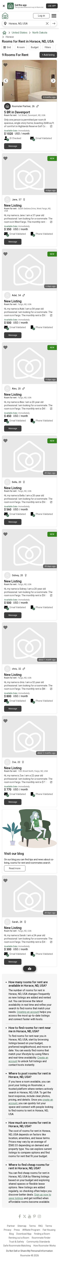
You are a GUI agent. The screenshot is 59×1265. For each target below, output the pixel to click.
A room (21, 47)
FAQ (40, 1226)
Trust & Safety (16, 1241)
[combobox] (26, 23)
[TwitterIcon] (24, 1217)
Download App (23, 1233)
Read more (14, 868)
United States (19, 32)
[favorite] (5, 65)
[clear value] (47, 23)
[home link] (5, 16)
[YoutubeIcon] (29, 1217)
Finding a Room (42, 1233)
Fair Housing (49, 1230)
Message (13, 146)
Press (17, 1230)
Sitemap (22, 1226)
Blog (11, 1233)
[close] (3, 5)
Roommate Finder (41, 1237)
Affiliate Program (31, 1230)
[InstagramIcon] (39, 1217)
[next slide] (51, 81)
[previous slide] (8, 81)
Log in (41, 15)
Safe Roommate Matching (17, 1245)
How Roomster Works (44, 1245)
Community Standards (38, 1241)
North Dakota (39, 32)
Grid (9, 47)
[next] (53, 23)
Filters (48, 47)
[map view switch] (29, 969)
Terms (32, 1226)
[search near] (5, 23)
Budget (35, 47)
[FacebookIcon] (19, 1217)
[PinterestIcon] (34, 1217)
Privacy (7, 1230)
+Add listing (48, 55)
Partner (11, 1226)
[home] (5, 32)
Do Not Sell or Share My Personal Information (29, 1251)
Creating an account (28, 1012)
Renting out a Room (19, 1237)
